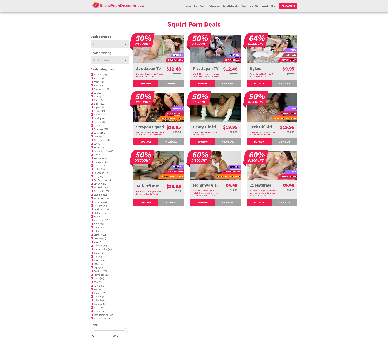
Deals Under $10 (250, 6)
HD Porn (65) (100, 212)
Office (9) (98, 263)
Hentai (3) (99, 216)
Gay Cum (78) (100, 183)
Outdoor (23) (100, 271)
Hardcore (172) (101, 209)
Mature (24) (99, 252)
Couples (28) (100, 125)
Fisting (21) (99, 169)
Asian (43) (99, 81)
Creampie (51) (101, 129)
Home (188, 6)
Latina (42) (99, 227)
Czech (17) (99, 136)
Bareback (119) (101, 89)
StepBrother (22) (102, 318)
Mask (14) (98, 241)
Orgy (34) (98, 267)
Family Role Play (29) (104, 150)
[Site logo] (118, 4)
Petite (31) (99, 278)
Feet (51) (98, 154)
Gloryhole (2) (100, 194)
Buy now (146, 83)
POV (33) (98, 282)
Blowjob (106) (101, 114)
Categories (214, 6)
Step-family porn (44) (104, 314)
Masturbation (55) (103, 249)
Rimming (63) (100, 296)
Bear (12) (98, 99)
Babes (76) (99, 85)
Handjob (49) (100, 205)
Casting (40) (100, 118)
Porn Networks (231, 6)
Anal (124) (99, 78)
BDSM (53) (99, 96)
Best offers (288, 6)
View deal (171, 83)
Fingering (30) (101, 161)
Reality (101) (100, 292)
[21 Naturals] (272, 165)
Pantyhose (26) (101, 274)
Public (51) (99, 285)
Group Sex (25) (101, 198)
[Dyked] (272, 48)
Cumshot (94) (100, 132)
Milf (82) (98, 256)
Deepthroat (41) (102, 140)
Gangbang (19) (101, 172)
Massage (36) (100, 245)
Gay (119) (98, 176)
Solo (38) (98, 307)
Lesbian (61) (100, 238)
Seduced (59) (100, 303)
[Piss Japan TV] (215, 48)
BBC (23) (98, 92)
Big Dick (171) (100, 107)
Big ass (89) (99, 103)
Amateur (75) (100, 74)
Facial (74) (99, 147)
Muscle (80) (99, 260)
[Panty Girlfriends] (215, 107)
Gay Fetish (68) (101, 187)
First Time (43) (101, 165)
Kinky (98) (99, 223)
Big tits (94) (99, 110)
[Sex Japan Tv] (158, 48)
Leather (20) (100, 234)
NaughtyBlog (268, 6)
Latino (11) (99, 231)
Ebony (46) (99, 143)
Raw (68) (98, 289)
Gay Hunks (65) (101, 190)
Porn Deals (199, 6)
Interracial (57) (101, 220)
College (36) (100, 121)
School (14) (99, 300)
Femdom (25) (100, 158)
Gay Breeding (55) (103, 180)
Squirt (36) (99, 311)
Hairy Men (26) (101, 201)
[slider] (93, 330)
